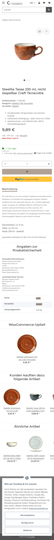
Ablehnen (27, 530)
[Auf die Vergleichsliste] (39, 31)
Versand (23, 135)
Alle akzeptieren (27, 515)
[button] (39, 2)
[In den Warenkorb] (27, 171)
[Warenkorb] (49, 2)
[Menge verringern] (5, 164)
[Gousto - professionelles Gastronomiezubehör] (15, 3)
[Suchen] (49, 10)
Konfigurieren (27, 523)
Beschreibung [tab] (9, 189)
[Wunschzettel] (44, 2)
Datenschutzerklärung (38, 508)
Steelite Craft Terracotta (22, 103)
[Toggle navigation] (3, 1)
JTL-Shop (31, 537)
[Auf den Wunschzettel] (46, 31)
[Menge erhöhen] (49, 164)
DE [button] (31, 2)
